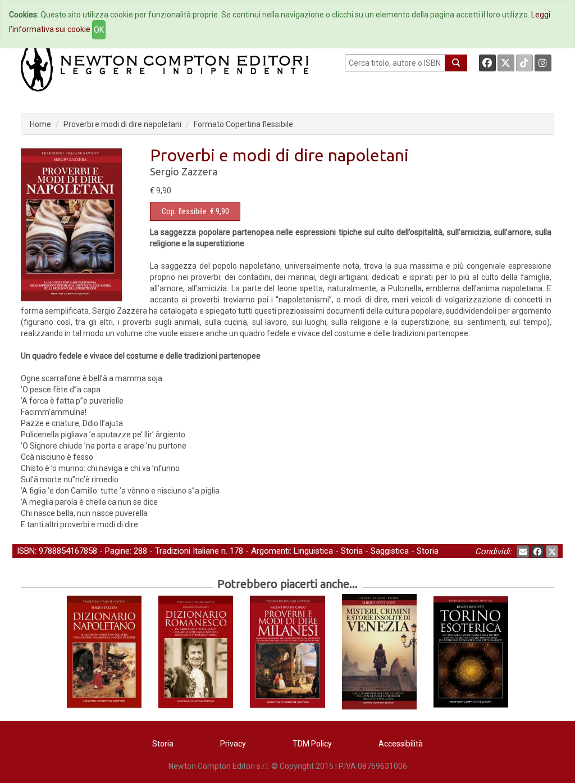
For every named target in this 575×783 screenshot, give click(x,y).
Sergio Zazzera (183, 171)
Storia (352, 551)
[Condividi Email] (523, 551)
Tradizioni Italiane (187, 551)
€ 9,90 (195, 211)
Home (40, 124)
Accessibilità (400, 743)
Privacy (233, 743)
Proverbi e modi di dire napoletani (122, 124)
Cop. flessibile (184, 211)
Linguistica (313, 551)
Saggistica (390, 551)
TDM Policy (312, 743)
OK (99, 29)
